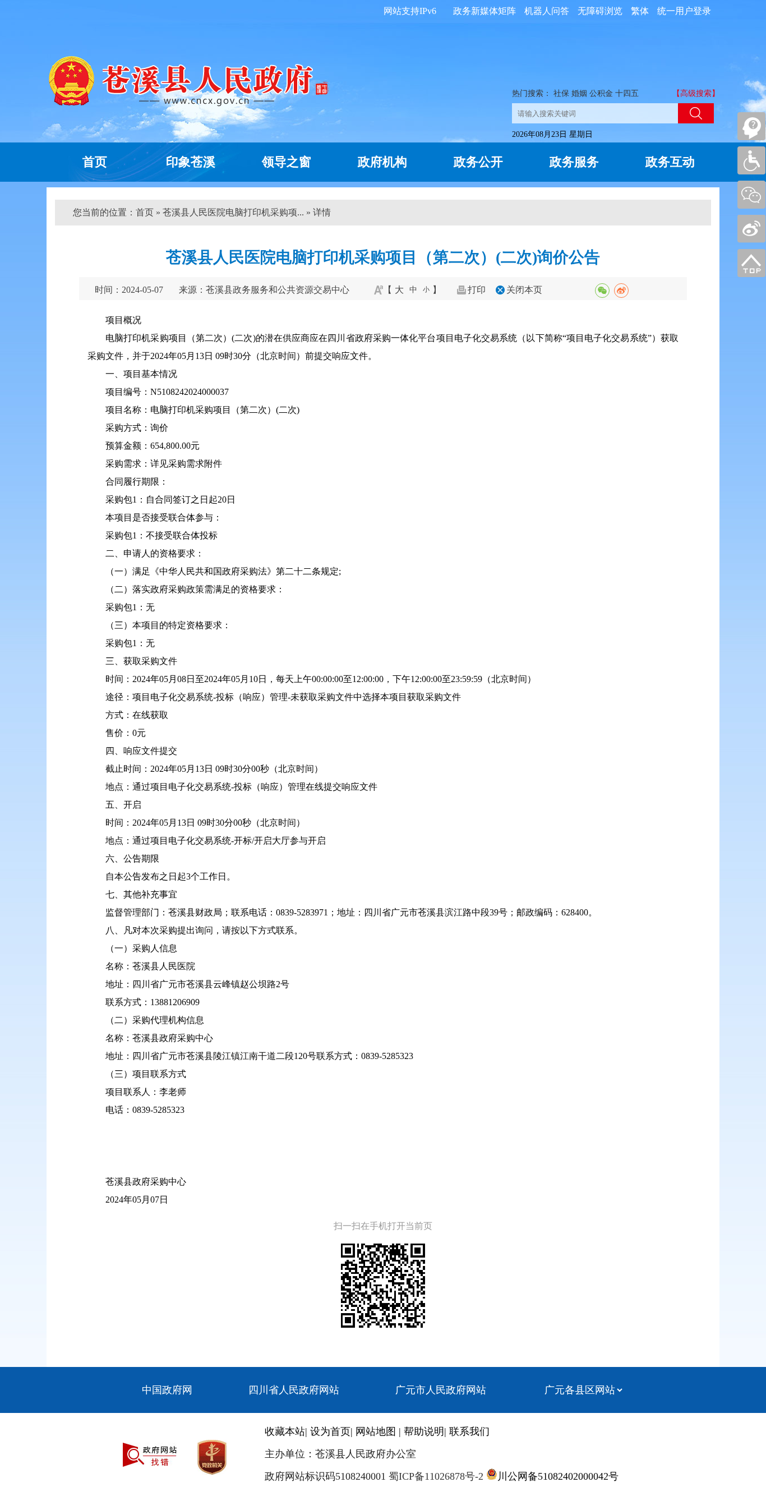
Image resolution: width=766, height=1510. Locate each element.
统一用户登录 (684, 11)
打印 (477, 289)
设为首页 (330, 1431)
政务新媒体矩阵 (484, 11)
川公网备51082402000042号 (558, 1476)
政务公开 (478, 162)
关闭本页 (524, 289)
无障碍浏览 (600, 11)
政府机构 (382, 162)
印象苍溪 (190, 162)
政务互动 (670, 162)
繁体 (640, 11)
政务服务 (574, 162)
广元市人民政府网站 (440, 1390)
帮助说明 (424, 1431)
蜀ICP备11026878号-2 (434, 1476)
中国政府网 (167, 1390)
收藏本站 (285, 1431)
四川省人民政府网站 (293, 1390)
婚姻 (579, 93)
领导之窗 (286, 162)
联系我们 (469, 1431)
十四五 (627, 93)
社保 (561, 93)
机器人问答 (546, 11)
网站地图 (376, 1431)
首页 (94, 162)
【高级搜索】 (695, 93)
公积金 (601, 93)
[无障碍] (751, 160)
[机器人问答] (751, 126)
